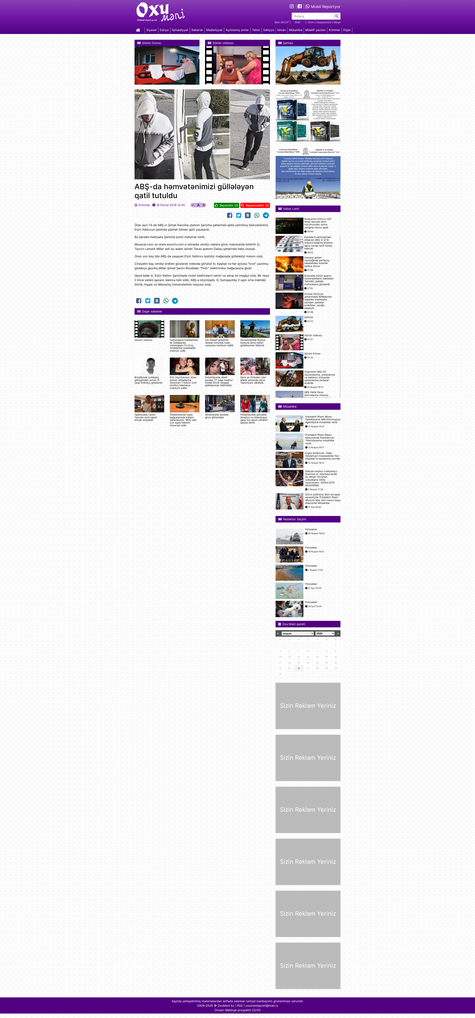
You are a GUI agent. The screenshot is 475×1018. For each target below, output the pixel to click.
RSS (240, 1005)
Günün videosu (143, 339)
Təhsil (256, 30)
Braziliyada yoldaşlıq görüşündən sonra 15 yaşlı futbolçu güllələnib (148, 380)
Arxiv (311, 22)
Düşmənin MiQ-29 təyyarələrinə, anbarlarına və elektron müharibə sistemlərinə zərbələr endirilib (319, 377)
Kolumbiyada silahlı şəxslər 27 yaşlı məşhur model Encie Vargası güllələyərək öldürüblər (219, 381)
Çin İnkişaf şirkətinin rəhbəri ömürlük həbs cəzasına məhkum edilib (219, 342)
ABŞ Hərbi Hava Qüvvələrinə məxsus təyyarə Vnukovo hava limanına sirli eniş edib (317, 396)
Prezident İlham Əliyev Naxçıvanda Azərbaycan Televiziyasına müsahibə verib (319, 439)
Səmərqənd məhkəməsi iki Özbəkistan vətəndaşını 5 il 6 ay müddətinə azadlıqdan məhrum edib (184, 345)
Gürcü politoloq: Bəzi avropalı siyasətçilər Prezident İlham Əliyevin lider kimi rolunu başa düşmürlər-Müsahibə (322, 498)
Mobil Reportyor (325, 6)
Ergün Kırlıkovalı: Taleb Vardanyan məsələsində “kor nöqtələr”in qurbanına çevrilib (322, 456)
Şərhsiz (308, 317)
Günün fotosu (312, 353)
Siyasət (151, 30)
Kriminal (334, 30)
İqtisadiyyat (180, 30)
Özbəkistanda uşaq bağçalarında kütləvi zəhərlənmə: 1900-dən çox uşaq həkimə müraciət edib (183, 420)
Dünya (164, 30)
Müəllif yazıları (315, 30)
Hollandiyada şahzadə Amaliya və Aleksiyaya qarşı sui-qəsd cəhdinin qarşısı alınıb (254, 418)
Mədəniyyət (214, 30)
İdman (281, 30)
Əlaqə (336, 22)
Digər (347, 30)
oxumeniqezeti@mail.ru (261, 1005)
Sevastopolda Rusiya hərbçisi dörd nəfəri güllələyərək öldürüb (252, 342)
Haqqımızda (323, 22)
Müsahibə (295, 30)
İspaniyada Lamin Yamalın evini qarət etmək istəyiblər (146, 417)
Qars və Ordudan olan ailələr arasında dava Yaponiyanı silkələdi (253, 380)
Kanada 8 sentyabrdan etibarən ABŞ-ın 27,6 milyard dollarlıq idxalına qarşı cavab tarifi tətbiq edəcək (318, 243)
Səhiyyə (268, 30)
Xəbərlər (197, 30)
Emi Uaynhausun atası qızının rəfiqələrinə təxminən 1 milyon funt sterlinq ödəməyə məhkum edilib (183, 383)
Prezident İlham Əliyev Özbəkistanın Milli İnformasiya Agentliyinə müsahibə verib (322, 419)
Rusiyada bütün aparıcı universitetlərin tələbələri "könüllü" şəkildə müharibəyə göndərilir (319, 280)
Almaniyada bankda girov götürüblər (216, 416)
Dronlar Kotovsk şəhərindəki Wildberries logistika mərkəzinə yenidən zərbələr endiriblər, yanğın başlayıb (318, 301)
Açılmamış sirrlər (237, 30)
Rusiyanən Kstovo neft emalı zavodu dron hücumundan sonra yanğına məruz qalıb (317, 223)
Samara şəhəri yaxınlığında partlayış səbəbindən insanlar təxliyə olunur (316, 262)
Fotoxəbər (311, 529)
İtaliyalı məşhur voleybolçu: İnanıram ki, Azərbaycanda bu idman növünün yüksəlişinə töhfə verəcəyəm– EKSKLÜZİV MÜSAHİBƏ (321, 478)
